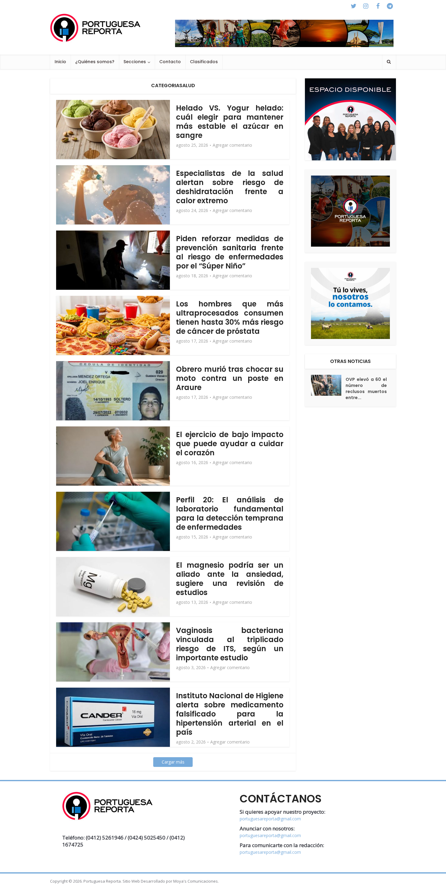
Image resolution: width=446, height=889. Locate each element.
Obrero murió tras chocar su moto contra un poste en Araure (229, 378)
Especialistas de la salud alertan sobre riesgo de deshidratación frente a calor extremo (229, 187)
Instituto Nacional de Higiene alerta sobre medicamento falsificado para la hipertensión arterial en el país (229, 714)
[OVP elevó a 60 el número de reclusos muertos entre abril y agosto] (328, 385)
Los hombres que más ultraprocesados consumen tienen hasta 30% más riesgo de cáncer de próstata (229, 317)
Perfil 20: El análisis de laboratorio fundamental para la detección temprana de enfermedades (229, 513)
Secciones (134, 62)
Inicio (60, 62)
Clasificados (204, 62)
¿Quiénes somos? (94, 62)
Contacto (170, 62)
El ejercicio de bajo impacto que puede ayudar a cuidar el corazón (229, 443)
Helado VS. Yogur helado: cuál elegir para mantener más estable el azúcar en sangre (229, 121)
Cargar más (173, 762)
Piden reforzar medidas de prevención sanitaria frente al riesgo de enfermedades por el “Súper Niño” (229, 252)
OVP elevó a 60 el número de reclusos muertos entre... (366, 388)
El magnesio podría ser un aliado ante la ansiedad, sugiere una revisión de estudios (229, 578)
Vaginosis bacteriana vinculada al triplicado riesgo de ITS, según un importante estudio (229, 644)
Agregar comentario (232, 145)
